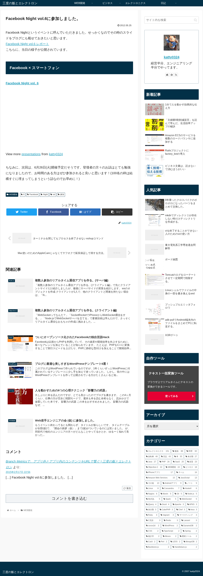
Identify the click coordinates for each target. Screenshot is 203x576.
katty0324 (56, 154)
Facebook (33, 194)
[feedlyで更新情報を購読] (172, 75)
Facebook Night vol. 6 (22, 83)
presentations (31, 154)
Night (45, 194)
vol (54, 194)
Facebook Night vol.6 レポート (27, 44)
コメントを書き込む (69, 498)
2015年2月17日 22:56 (18, 472)
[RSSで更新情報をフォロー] (176, 75)
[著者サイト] (167, 75)
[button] (195, 20)
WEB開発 (13, 194)
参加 (62, 194)
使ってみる (171, 396)
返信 (128, 488)
